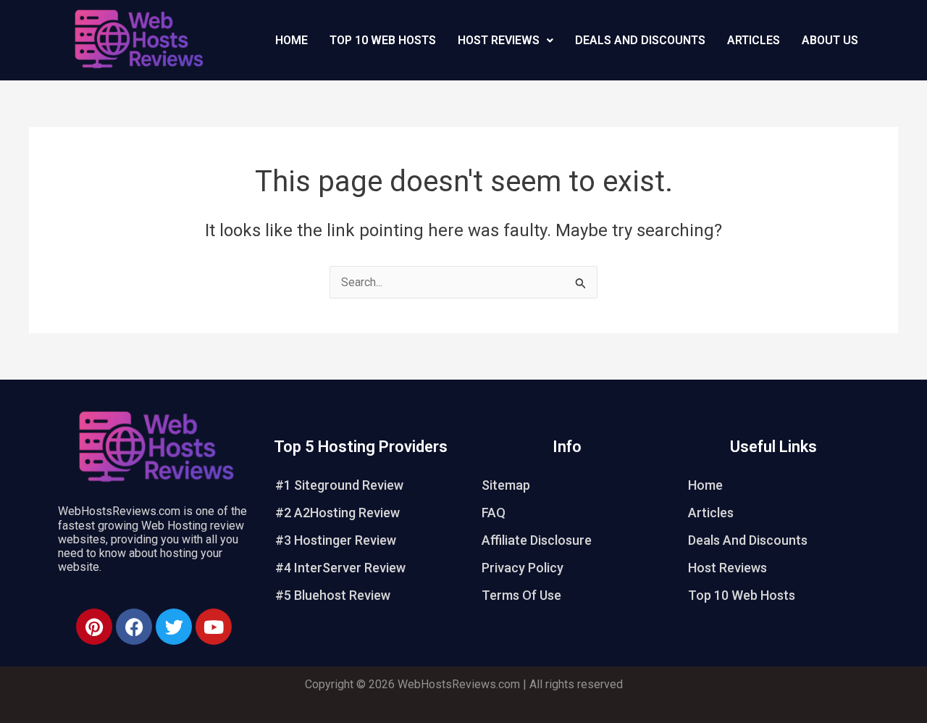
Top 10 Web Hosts (383, 40)
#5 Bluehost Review (332, 595)
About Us (830, 40)
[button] (505, 40)
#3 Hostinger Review (335, 540)
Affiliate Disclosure (537, 540)
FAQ (494, 512)
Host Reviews (727, 567)
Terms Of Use (521, 595)
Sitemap (506, 485)
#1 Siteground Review (339, 485)
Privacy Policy (522, 567)
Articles (753, 40)
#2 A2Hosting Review (337, 512)
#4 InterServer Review (340, 567)
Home (291, 40)
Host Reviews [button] (499, 40)
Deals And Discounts (640, 40)
